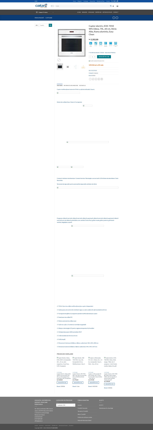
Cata (78, 386)
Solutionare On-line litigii (106, 408)
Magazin (80, 1)
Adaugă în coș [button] (62, 382)
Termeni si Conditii (83, 411)
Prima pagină (39, 17)
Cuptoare (49, 17)
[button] (113, 6)
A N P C (101, 405)
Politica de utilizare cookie (85, 417)
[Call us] (116, 1)
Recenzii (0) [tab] (82, 85)
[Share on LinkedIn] (101, 79)
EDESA (93, 75)
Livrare (80, 405)
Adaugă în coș (104, 56)
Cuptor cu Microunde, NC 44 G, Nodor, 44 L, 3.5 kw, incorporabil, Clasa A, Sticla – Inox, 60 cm (95, 376)
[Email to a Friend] (96, 79)
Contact (108, 1)
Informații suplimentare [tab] (71, 85)
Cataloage (85, 1)
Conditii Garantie (82, 408)
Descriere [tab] (60, 85)
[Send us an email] (114, 1)
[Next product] (114, 18)
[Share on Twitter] (93, 79)
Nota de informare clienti (84, 420)
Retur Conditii (82, 414)
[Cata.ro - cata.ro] (41, 6)
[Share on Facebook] (90, 79)
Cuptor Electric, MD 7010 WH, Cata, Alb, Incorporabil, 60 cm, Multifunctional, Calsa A (80, 376)
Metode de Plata (100, 1)
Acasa (74, 1)
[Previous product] (117, 18)
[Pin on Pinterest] (99, 79)
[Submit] (110, 6)
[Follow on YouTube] (117, 1)
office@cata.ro (38, 421)
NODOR (95, 386)
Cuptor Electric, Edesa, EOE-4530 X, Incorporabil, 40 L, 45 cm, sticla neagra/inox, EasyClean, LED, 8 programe (64, 376)
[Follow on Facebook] (111, 1)
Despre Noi (92, 1)
